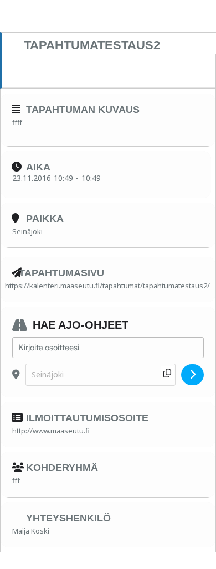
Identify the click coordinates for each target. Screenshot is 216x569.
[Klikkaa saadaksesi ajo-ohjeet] (192, 374)
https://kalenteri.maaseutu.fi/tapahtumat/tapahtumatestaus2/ (107, 286)
